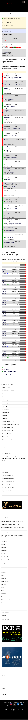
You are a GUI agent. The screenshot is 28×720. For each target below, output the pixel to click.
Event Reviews (4, 553)
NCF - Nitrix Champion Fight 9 (11, 208)
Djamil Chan (6, 88)
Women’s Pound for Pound (8, 421)
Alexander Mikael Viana (10, 371)
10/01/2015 (4, 320)
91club (3, 447)
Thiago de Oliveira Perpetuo (9, 183)
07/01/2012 (4, 348)
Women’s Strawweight (7, 436)
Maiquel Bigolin (7, 234)
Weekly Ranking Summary (8, 481)
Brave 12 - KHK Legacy (9, 99)
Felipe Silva (6, 367)
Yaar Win (11, 710)
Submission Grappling (6, 599)
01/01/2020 (4, 282)
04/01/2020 (4, 280)
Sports (2, 596)
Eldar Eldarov (6, 81)
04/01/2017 (4, 306)
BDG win (4, 688)
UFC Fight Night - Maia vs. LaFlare (12, 135)
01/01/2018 (4, 300)
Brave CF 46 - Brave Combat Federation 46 (13, 84)
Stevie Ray (6, 124)
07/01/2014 (4, 331)
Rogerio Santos (6, 102)
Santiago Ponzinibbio (8, 219)
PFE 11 (6, 150)
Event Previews (4, 550)
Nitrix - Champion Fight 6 (10, 245)
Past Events (5, 497)
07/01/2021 (4, 271)
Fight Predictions (5, 556)
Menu (23, 2)
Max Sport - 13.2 (8, 164)
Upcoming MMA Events (7, 484)
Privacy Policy (16, 702)
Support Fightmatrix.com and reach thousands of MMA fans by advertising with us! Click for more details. (13, 458)
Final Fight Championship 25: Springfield (13, 121)
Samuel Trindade (7, 168)
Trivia (2, 609)
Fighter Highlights (5, 559)
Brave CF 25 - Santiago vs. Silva (11, 91)
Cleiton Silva (13, 46)
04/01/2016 (4, 315)
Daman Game (5, 682)
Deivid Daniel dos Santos (8, 175)
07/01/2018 (4, 295)
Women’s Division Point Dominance (10, 424)
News (2, 587)
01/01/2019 (4, 291)
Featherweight (5, 409)
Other (2, 590)
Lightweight (5, 406)
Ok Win (3, 675)
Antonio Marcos (7, 146)
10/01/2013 (4, 337)
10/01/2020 (4, 275)
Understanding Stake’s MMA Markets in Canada (12, 532)
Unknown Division (6, 443)
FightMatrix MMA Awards (8, 490)
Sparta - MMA (7, 179)
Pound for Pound (6, 387)
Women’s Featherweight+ (8, 427)
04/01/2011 (4, 360)
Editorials (3, 547)
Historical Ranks (5, 566)
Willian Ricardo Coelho (8, 227)
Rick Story (6, 139)
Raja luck (4, 694)
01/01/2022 (4, 267)
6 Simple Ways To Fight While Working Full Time (12, 521)
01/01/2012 (4, 353)
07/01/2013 (4, 340)
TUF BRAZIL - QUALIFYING (11, 201)
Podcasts (3, 593)
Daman (9, 709)
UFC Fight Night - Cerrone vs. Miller (12, 142)
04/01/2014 (4, 333)
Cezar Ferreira (6, 190)
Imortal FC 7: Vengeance (10, 106)
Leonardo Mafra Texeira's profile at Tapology (12, 19)
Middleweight (5, 399)
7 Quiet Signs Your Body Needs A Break (10, 524)
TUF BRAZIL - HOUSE (9, 194)
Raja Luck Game (5, 619)
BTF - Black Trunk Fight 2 (10, 230)
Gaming (3, 562)
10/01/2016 (4, 311)
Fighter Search (5, 472)
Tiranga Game (16, 710)
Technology (4, 602)
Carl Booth (6, 369)
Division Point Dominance (8, 390)
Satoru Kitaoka (6, 110)
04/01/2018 (4, 298)
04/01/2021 (4, 273)
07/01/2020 (4, 278)
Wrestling (3, 615)
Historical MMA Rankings (8, 478)
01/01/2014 (4, 335)
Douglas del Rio (7, 205)
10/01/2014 (4, 329)
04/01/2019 (4, 289)
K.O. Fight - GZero (8, 215)
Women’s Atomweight (7, 439)
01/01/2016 (4, 318)
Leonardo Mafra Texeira (8, 14)
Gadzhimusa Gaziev (7, 95)
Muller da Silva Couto (9, 373)
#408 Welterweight (6, 35)
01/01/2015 (4, 326)
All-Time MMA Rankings (7, 475)
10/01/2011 (4, 355)
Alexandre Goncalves (8, 153)
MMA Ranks (4, 578)
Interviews (3, 569)
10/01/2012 (4, 346)
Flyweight (4, 415)
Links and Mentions (6, 494)
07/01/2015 (4, 322)
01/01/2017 (4, 309)
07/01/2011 (4, 357)
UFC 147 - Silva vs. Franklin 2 (11, 186)
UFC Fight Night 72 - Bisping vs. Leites (12, 128)
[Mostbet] (12, 666)
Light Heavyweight (6, 396)
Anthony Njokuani (7, 117)
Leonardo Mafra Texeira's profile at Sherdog (12, 18)
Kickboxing (3, 572)
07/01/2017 (4, 304)
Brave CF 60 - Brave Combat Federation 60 (13, 77)
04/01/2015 (4, 324)
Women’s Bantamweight (7, 430)
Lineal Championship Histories (9, 487)
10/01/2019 (4, 284)
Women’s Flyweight (6, 433)
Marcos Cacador (7, 162)
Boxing (3, 544)
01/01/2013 (4, 344)
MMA (2, 575)
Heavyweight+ (5, 393)
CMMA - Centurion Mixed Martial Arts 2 (13, 223)
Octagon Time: (5, 52)
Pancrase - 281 (8, 113)
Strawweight (5, 418)
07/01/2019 (4, 287)
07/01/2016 (4, 313)
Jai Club (5, 709)
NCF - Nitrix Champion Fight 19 (11, 157)
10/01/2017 (4, 302)
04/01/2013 (4, 342)
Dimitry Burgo (6, 213)
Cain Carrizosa (6, 132)
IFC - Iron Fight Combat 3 (10, 172)
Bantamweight (5, 412)
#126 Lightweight (5, 40)
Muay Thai (3, 584)
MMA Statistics (4, 581)
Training (3, 606)
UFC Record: (4, 50)
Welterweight (5, 403)
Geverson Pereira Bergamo (9, 242)
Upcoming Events (5, 612)
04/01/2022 (4, 264)
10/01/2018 (4, 293)
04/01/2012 (4, 351)
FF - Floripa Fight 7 (9, 237)
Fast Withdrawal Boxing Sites (17, 709)
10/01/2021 (4, 269)
